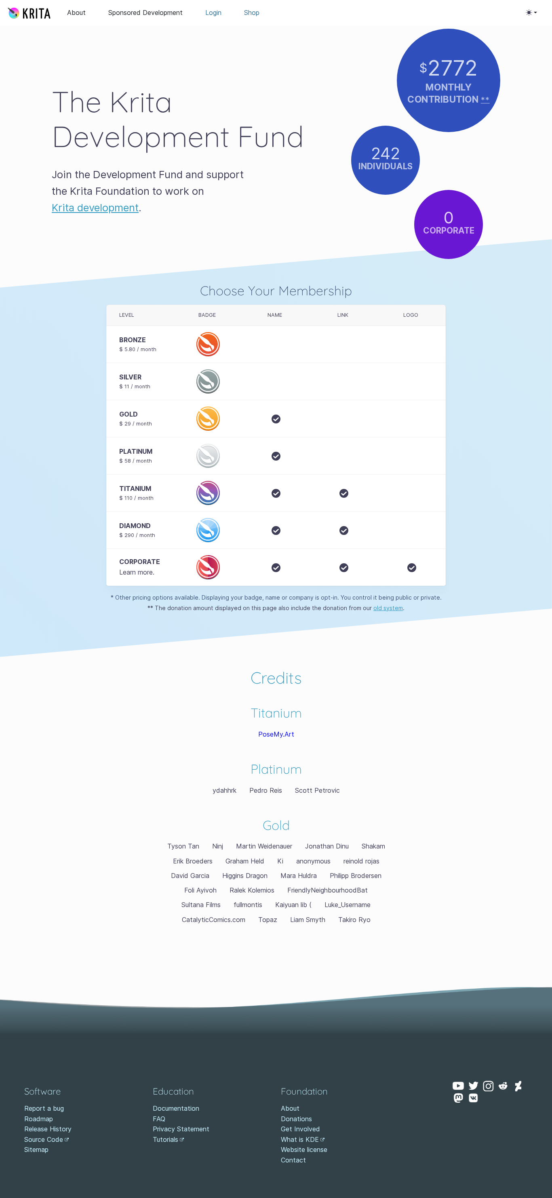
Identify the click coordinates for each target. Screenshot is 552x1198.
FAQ (159, 1119)
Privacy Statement (181, 1129)
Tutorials (165, 1139)
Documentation (176, 1108)
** (485, 99)
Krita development (95, 207)
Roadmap (38, 1119)
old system (388, 607)
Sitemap (36, 1149)
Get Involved (300, 1129)
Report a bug (44, 1108)
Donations (296, 1119)
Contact (293, 1160)
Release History (48, 1129)
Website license (304, 1149)
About (76, 12)
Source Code (43, 1139)
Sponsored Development (145, 12)
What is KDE (300, 1139)
